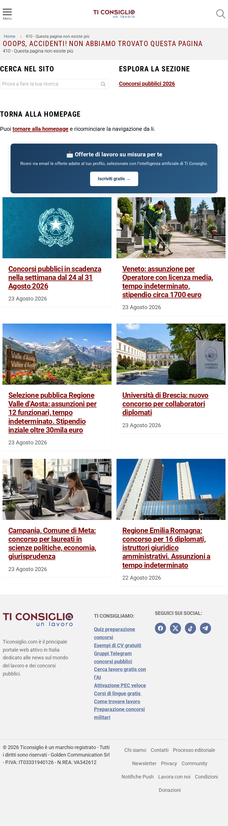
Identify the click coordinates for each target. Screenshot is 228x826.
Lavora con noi (174, 777)
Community (194, 763)
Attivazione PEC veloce (120, 685)
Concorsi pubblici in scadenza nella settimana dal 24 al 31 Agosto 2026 (54, 277)
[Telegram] (205, 628)
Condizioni (206, 777)
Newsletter (144, 763)
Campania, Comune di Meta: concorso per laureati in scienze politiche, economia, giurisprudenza (52, 543)
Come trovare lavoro (117, 701)
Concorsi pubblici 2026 (147, 83)
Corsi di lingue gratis (118, 693)
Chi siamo (135, 750)
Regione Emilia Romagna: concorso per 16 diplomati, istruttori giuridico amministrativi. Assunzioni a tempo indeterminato (166, 547)
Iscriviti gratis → (114, 178)
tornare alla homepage (40, 129)
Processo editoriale (194, 750)
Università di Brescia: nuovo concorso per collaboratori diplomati (165, 404)
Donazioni (170, 790)
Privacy (169, 763)
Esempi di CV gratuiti (117, 645)
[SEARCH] (220, 14)
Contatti (159, 750)
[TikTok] (190, 628)
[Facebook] (160, 628)
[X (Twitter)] (175, 628)
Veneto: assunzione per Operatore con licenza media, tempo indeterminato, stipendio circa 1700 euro (167, 282)
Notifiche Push (138, 777)
